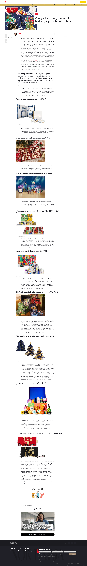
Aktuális (27, 1)
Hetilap (53, 1)
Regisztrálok (84, 4)
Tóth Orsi (20, 33)
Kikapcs (40, 1)
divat (32, 4)
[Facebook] (72, 5)
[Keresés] (70, 5)
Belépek (79, 4)
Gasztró (46, 1)
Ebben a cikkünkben (27, 94)
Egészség (34, 1)
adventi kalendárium (33, 60)
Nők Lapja (7, 2)
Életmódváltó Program (7, 4)
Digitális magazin (61, 1)
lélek (54, 4)
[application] (38, 521)
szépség (21, 4)
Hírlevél (75, 4)
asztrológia (43, 4)
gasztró (64, 4)
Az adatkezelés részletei (51, 556)
